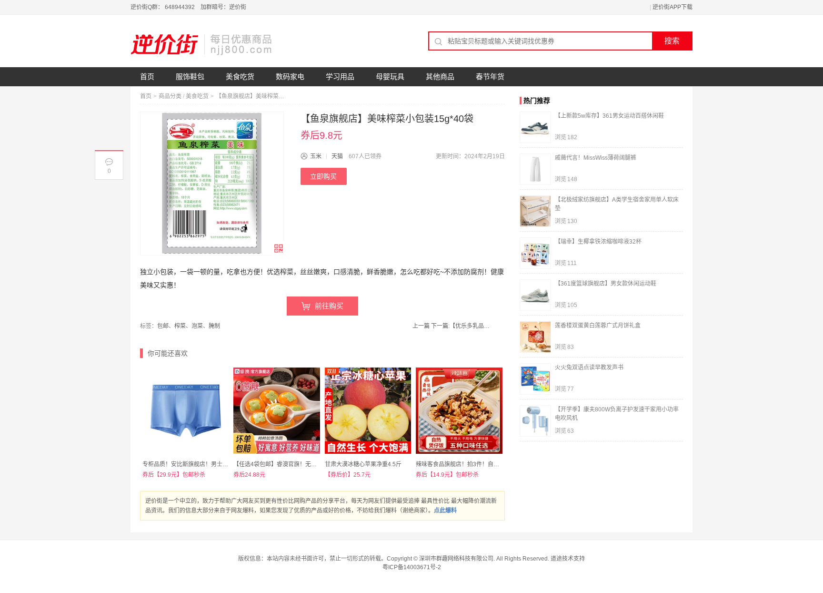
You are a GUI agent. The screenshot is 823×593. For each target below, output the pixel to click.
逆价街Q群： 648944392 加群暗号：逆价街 (188, 7)
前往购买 (329, 306)
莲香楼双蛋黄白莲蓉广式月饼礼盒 (598, 325)
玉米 (315, 156)
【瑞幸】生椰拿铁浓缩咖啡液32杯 (598, 241)
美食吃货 (240, 76)
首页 (147, 76)
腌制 (214, 326)
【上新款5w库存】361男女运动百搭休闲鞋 (609, 115)
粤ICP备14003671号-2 (411, 567)
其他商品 (440, 76)
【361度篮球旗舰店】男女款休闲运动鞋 (605, 283)
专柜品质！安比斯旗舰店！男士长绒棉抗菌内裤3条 (206, 464)
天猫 (337, 156)
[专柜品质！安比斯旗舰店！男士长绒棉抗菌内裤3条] (185, 411)
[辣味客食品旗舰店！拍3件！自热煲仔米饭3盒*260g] (459, 411)
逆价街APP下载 (672, 7)
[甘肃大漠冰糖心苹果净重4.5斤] (368, 411)
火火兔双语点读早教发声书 (589, 367)
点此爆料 (445, 510)
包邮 (163, 326)
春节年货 (490, 76)
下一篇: (461, 326)
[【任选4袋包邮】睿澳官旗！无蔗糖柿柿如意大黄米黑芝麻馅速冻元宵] (276, 411)
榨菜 (180, 326)
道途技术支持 (568, 558)
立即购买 (323, 176)
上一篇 (421, 326)
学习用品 (340, 76)
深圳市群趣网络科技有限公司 (456, 558)
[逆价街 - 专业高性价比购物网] (201, 44)
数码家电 (290, 76)
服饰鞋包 (190, 76)
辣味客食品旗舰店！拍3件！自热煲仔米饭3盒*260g (481, 464)
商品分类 (170, 96)
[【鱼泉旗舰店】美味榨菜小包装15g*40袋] (212, 184)
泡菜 (197, 326)
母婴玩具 (390, 76)
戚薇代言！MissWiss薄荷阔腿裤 (595, 157)
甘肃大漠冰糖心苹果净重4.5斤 (363, 464)
